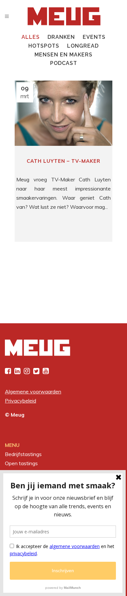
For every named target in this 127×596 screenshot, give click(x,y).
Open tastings (21, 463)
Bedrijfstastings (23, 454)
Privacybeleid (20, 400)
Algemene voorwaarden (33, 391)
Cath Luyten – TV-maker (63, 161)
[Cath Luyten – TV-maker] (63, 113)
